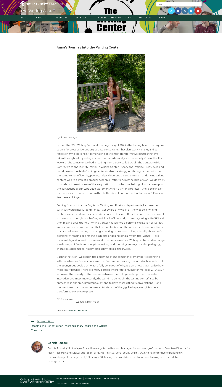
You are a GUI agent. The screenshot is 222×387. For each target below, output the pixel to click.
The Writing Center (37, 11)
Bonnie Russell (58, 343)
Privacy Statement (93, 378)
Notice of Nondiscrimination (69, 378)
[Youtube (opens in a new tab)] (198, 10)
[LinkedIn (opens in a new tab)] (191, 10)
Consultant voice (89, 302)
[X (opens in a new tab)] (171, 10)
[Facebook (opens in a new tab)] (178, 10)
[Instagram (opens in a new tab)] (185, 10)
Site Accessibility (111, 378)
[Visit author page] (37, 346)
